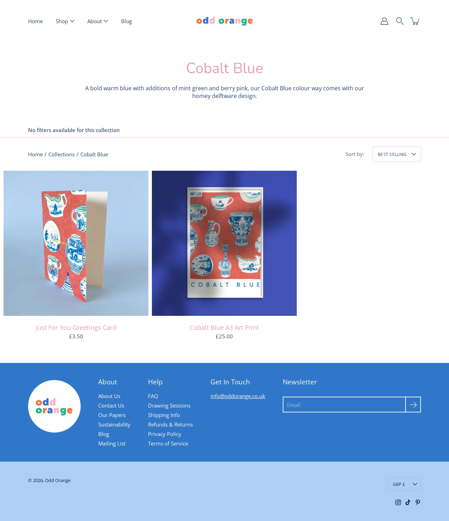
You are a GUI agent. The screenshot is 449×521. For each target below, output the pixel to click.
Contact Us (111, 405)
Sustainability (114, 424)
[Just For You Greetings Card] (76, 243)
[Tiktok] (408, 502)
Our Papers (112, 414)
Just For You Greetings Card (76, 327)
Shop (62, 21)
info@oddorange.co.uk (237, 395)
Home (35, 21)
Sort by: (355, 153)
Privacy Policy (164, 433)
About (94, 21)
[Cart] (415, 21)
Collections (61, 154)
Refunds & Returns (170, 424)
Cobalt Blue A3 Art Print (224, 327)
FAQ (153, 395)
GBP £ (399, 484)
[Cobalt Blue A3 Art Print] (224, 243)
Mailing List (112, 443)
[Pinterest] (418, 502)
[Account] (384, 21)
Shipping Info (164, 414)
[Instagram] (398, 502)
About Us (109, 395)
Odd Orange (58, 480)
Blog (126, 21)
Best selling (392, 154)
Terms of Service (168, 443)
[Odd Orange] (224, 21)
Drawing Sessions (169, 405)
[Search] (400, 21)
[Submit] (413, 404)
